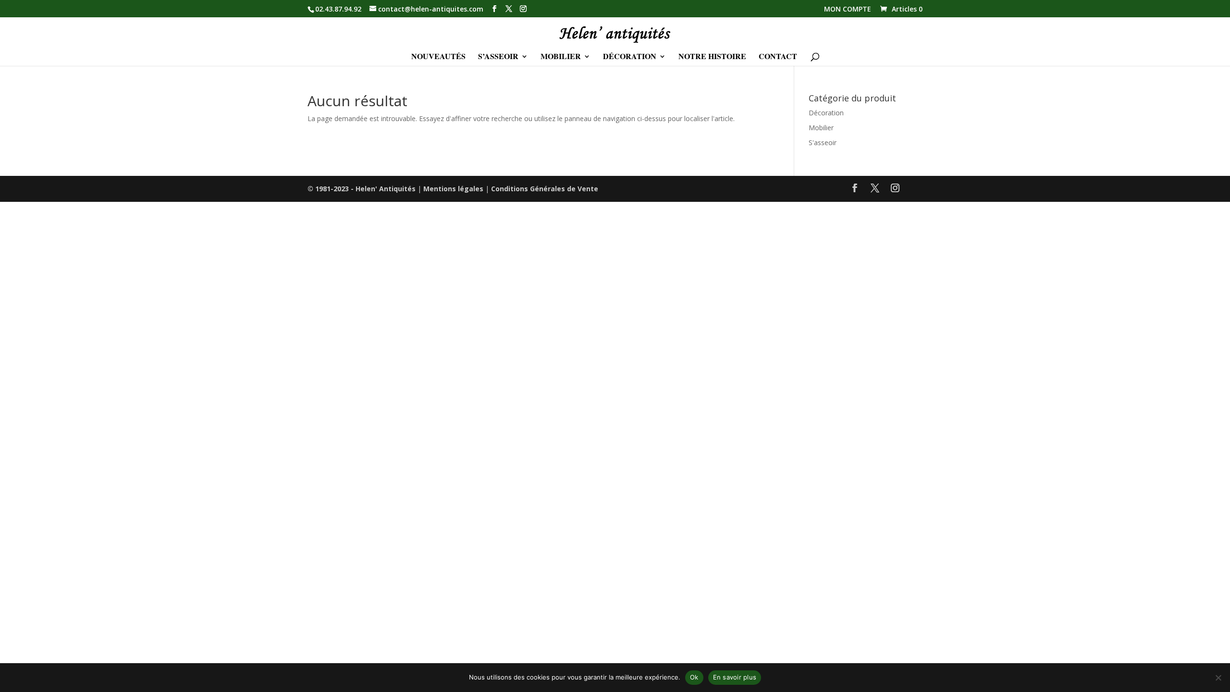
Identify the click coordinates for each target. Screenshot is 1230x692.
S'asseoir (822, 142)
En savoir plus (735, 677)
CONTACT (778, 57)
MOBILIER (561, 57)
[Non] (1218, 677)
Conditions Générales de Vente (544, 188)
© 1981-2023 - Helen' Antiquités (362, 188)
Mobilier (821, 127)
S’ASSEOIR (498, 57)
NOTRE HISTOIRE (712, 57)
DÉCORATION (629, 57)
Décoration (826, 112)
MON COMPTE (847, 9)
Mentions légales (453, 188)
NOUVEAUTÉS (438, 57)
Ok (694, 677)
